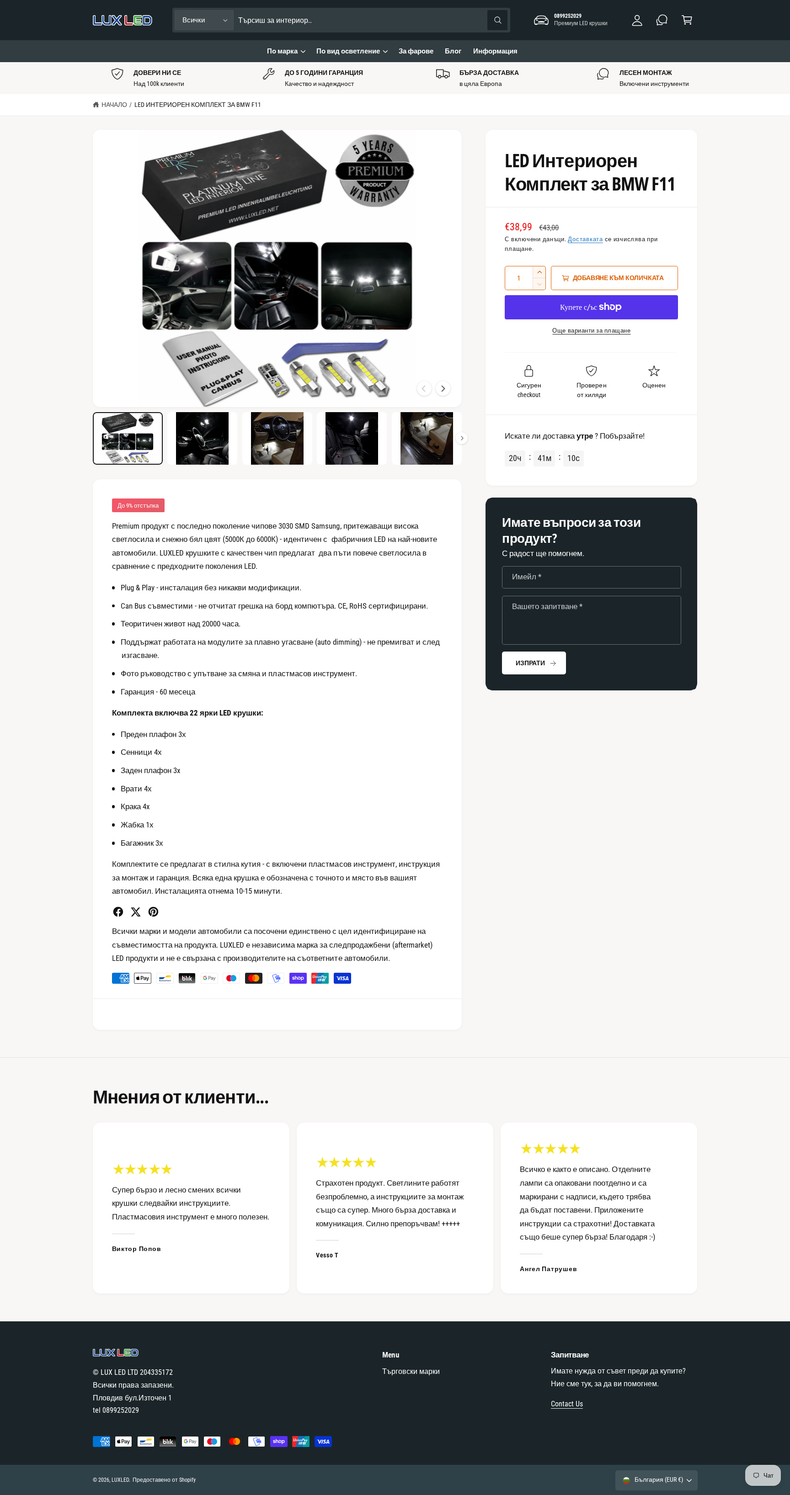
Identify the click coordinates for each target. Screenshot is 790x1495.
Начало (114, 104)
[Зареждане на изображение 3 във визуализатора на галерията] (277, 438)
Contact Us (567, 1404)
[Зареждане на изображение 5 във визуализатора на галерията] (427, 438)
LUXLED (120, 1480)
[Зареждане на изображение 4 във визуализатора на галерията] (352, 438)
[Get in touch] (662, 20)
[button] (686, 20)
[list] (395, 78)
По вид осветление (348, 51)
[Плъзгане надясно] (443, 388)
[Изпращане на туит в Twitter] (135, 912)
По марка (282, 51)
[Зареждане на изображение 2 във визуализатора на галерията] (202, 438)
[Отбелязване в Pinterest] (153, 912)
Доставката (585, 239)
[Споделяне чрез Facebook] (118, 912)
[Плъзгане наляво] (424, 388)
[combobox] (373, 20)
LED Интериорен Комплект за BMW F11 (198, 104)
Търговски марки (411, 1371)
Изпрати (530, 663)
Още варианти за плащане (591, 330)
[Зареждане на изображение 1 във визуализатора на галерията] (128, 438)
